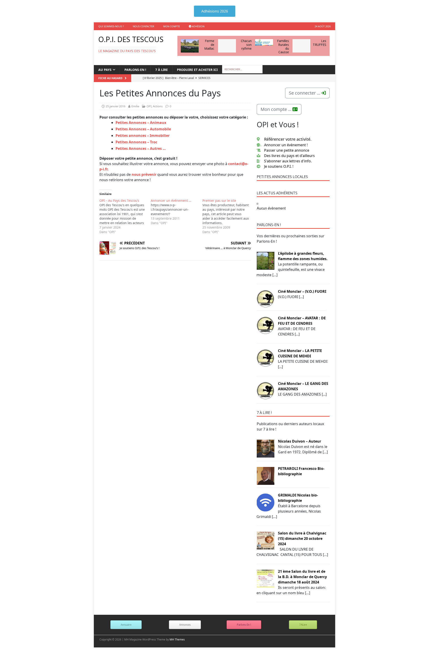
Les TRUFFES (319, 43)
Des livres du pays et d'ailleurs (289, 155)
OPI (149, 106)
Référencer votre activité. (287, 139)
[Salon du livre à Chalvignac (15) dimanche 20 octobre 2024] (265, 540)
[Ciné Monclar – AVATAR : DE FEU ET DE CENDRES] (265, 324)
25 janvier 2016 (115, 106)
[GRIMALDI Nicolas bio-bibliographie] (265, 502)
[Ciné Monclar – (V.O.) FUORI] (265, 298)
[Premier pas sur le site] (228, 216)
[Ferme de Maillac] (190, 46)
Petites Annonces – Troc (136, 142)
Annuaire (126, 624)
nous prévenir (144, 174)
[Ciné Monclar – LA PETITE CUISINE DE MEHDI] (265, 357)
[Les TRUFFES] (301, 46)
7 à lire (161, 70)
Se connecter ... (305, 93)
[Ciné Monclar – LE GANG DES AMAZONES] (265, 390)
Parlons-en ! (135, 70)
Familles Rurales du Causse (283, 46)
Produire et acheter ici (197, 70)
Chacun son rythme (246, 45)
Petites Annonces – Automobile (143, 129)
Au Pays (104, 70)
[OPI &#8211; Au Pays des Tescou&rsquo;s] (125, 216)
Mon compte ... (276, 109)
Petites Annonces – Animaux (141, 122)
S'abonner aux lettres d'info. (288, 161)
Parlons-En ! (244, 624)
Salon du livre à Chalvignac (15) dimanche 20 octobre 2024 (302, 538)
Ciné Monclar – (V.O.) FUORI (302, 291)
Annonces (185, 624)
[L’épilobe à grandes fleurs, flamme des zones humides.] (265, 260)
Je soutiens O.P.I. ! (278, 166)
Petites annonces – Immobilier (143, 135)
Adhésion (197, 26)
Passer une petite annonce (286, 150)
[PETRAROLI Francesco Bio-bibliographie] (265, 475)
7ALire (303, 624)
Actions (158, 106)
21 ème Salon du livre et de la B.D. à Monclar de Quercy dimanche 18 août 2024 (302, 577)
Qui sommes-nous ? (111, 26)
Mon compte (171, 26)
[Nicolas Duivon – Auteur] (265, 448)
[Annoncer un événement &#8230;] (176, 211)
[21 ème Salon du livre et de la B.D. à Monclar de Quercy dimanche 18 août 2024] (265, 578)
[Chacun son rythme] (227, 46)
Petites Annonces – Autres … (141, 148)
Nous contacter (143, 26)
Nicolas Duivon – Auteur (299, 441)
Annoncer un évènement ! (286, 144)
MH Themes (177, 639)
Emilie (135, 106)
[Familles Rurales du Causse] (264, 42)
